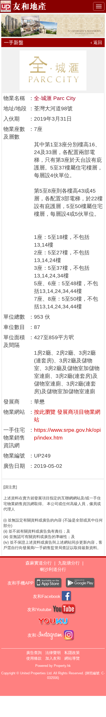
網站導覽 (72, 658)
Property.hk (62, 666)
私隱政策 (72, 652)
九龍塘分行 (69, 563)
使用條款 (34, 658)
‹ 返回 (96, 42)
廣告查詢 (34, 652)
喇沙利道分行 (53, 569)
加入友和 (53, 658)
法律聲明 (53, 652)
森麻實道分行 (38, 563)
